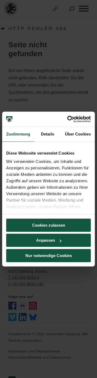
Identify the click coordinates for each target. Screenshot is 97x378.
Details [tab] (47, 134)
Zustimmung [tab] (18, 134)
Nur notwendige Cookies (48, 255)
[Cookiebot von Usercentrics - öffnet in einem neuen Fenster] (68, 119)
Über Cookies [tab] (78, 134)
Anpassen (45, 240)
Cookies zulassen (48, 225)
